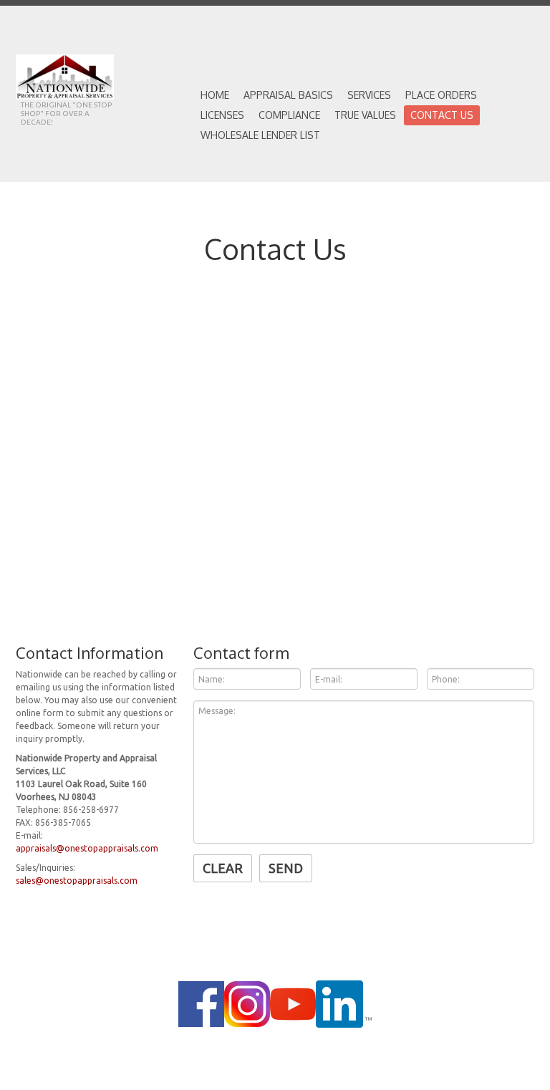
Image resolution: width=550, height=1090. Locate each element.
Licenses (222, 115)
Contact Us (441, 115)
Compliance (289, 115)
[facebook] (201, 1003)
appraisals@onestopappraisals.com (87, 848)
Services (369, 95)
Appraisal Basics (288, 95)
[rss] (293, 1003)
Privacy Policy (291, 1047)
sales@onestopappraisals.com (77, 880)
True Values (365, 115)
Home (215, 95)
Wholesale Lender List (260, 135)
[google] (247, 1003)
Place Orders (441, 95)
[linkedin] (344, 1003)
